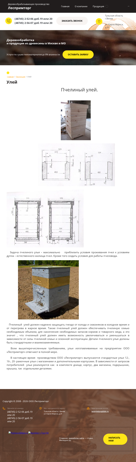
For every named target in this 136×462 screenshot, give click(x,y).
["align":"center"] (48, 290)
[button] (72, 21)
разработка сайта (76, 438)
